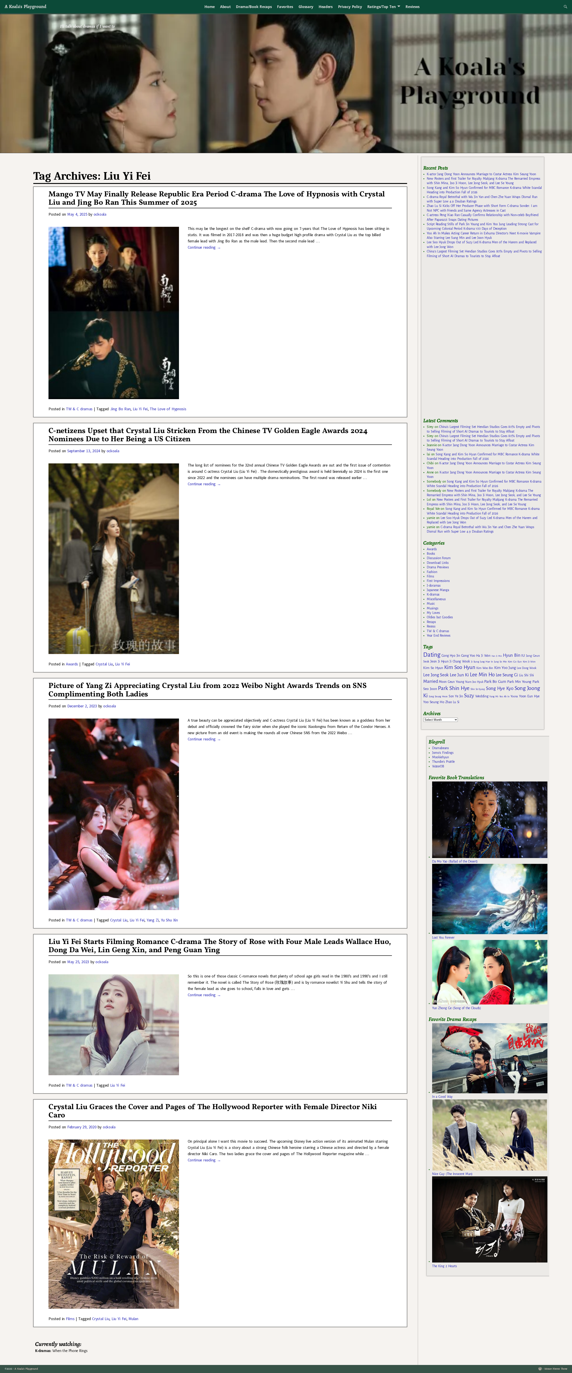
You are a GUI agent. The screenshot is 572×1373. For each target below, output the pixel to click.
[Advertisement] (456, 340)
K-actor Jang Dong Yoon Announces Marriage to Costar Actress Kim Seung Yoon (481, 174)
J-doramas (433, 585)
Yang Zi (153, 920)
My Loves (433, 613)
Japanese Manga (438, 590)
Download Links (437, 563)
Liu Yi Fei (140, 408)
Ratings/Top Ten (381, 6)
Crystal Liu (104, 664)
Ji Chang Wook (460, 661)
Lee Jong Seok (436, 675)
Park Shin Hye (453, 688)
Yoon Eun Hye (529, 696)
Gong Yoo (468, 655)
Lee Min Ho (482, 674)
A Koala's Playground (25, 6)
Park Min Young (519, 682)
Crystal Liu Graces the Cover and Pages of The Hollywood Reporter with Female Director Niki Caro (212, 1111)
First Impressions (438, 581)
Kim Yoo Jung (505, 668)
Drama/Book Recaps (254, 6)
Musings (432, 608)
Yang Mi (493, 696)
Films (70, 1318)
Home (209, 6)
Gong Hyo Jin (451, 655)
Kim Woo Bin (484, 668)
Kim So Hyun (433, 668)
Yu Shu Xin (169, 920)
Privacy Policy (350, 6)
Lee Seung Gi (507, 675)
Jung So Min (500, 661)
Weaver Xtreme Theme (555, 1368)
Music (431, 603)
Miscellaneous (436, 599)
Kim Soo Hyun (459, 667)
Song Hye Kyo (499, 688)
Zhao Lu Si (452, 702)
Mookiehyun (440, 757)
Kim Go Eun (515, 661)
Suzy (469, 695)
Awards (72, 664)
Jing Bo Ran (120, 408)
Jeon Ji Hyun (439, 661)
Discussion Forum (438, 558)
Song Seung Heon (438, 696)
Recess (431, 626)
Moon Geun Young (451, 681)
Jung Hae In (486, 661)
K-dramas (433, 594)
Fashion (432, 572)
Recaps (431, 622)
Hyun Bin (511, 655)
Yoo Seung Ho (433, 702)
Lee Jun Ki (459, 674)
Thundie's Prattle (443, 761)
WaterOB (438, 766)
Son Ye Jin (456, 696)
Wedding (481, 696)
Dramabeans (440, 748)
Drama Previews (438, 567)
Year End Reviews (438, 635)
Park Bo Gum (495, 681)
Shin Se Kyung (478, 689)
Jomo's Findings (443, 752)
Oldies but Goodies (440, 617)
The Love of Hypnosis (168, 408)
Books (431, 553)
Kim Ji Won (529, 661)
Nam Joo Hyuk (474, 681)
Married (430, 681)
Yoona (514, 696)
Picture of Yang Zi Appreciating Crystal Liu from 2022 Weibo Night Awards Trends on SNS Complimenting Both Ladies (207, 690)
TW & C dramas (79, 408)
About (225, 6)
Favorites (285, 6)
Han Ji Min (497, 656)
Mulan (133, 1318)
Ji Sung (475, 661)
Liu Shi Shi (526, 675)
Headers (326, 6)
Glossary (306, 6)
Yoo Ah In (504, 696)
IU (523, 656)
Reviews (413, 6)
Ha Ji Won (483, 655)
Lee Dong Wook (526, 668)
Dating (431, 655)
